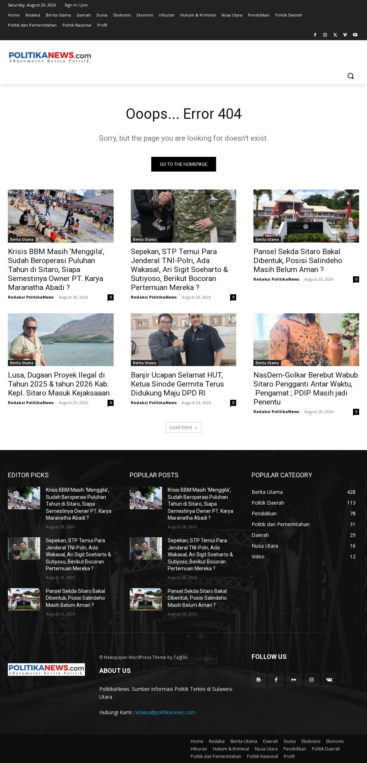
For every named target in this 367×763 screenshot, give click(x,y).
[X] (335, 35)
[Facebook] (315, 35)
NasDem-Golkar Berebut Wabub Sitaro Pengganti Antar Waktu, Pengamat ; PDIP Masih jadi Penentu (305, 388)
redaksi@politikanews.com (164, 712)
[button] (350, 75)
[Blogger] (259, 680)
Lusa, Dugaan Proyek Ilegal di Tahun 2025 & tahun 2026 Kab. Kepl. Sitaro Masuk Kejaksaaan (59, 384)
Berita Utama (21, 239)
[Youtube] (355, 35)
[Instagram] (325, 35)
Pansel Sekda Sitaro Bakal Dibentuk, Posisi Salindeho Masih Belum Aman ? (297, 260)
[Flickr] (294, 680)
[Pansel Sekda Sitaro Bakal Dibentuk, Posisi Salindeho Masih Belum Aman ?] (306, 215)
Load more (181, 427)
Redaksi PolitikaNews (31, 297)
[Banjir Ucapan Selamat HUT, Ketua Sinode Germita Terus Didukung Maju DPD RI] (184, 339)
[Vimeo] (345, 35)
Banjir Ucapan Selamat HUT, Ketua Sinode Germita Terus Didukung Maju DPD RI (177, 384)
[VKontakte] (329, 680)
